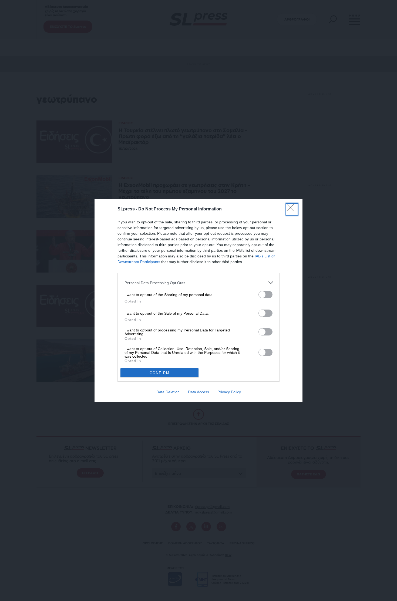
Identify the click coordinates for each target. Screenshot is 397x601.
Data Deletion (168, 392)
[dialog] (198, 300)
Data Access (198, 392)
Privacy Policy (229, 392)
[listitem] (198, 283)
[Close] (292, 209)
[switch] (265, 294)
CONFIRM (160, 373)
